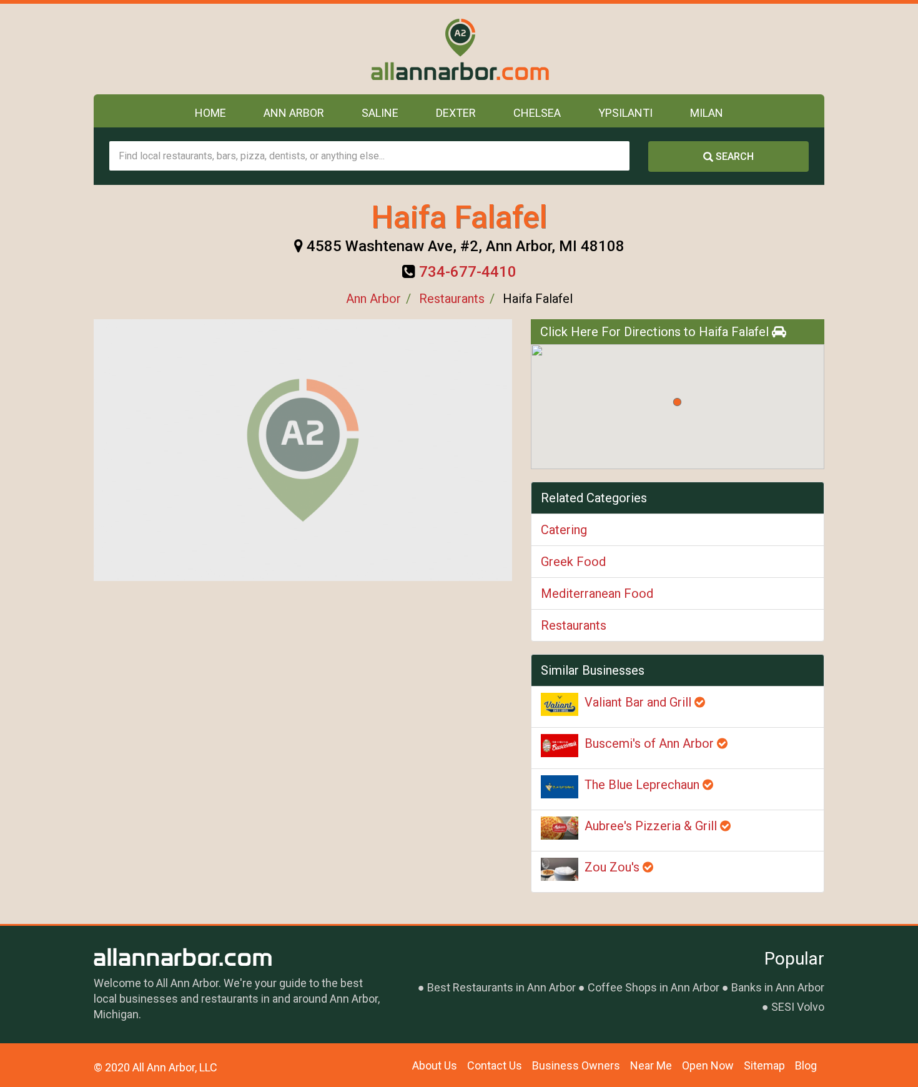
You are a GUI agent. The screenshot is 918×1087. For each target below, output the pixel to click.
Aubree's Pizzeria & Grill (652, 825)
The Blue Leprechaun (644, 784)
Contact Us (494, 1065)
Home (210, 112)
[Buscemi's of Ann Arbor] (559, 745)
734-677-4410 (467, 271)
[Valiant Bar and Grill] (559, 704)
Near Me (651, 1065)
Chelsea (537, 112)
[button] (677, 402)
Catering (564, 529)
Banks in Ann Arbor (777, 987)
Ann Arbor (294, 112)
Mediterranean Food (597, 593)
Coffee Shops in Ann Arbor (653, 987)
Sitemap (764, 1065)
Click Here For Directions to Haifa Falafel (656, 331)
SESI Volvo (797, 1006)
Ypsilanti (625, 112)
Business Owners (576, 1065)
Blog (806, 1065)
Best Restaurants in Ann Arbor (501, 987)
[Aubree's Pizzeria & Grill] (559, 828)
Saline (380, 112)
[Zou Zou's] (559, 869)
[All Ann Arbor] (459, 49)
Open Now (708, 1065)
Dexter (456, 112)
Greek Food (573, 561)
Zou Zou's (614, 867)
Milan (706, 112)
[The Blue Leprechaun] (559, 786)
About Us (434, 1065)
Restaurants (452, 298)
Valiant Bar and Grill (639, 702)
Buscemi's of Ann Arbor (651, 743)
